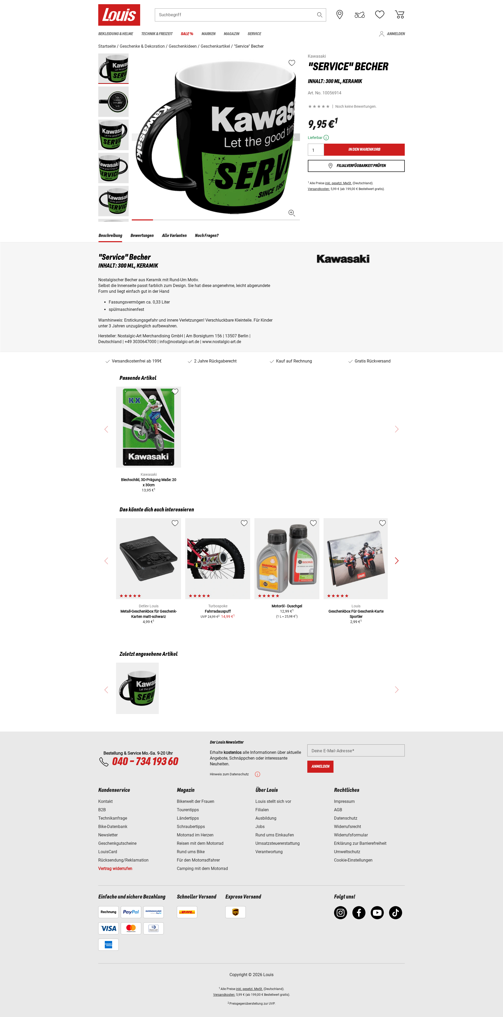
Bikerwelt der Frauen (195, 801)
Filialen (262, 809)
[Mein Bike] (359, 15)
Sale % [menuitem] (187, 34)
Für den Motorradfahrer (198, 860)
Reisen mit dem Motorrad (200, 843)
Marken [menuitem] (208, 34)
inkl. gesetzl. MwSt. (338, 183)
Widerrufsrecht (347, 826)
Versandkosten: (319, 189)
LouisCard (107, 851)
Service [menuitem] (254, 34)
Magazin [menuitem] (231, 34)
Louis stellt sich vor (273, 801)
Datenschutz (345, 818)
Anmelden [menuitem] (396, 34)
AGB (338, 809)
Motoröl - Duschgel (287, 606)
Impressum (344, 801)
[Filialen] (340, 15)
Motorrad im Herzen (195, 834)
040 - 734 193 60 (145, 762)
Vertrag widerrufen (115, 868)
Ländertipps (188, 818)
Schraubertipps (191, 826)
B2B (102, 809)
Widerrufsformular (351, 834)
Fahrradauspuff (218, 611)
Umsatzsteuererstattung (277, 843)
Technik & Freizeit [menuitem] (156, 34)
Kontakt (105, 801)
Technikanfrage (112, 818)
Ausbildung (265, 818)
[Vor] (295, 137)
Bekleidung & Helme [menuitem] (115, 34)
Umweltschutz (347, 851)
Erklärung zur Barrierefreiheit (360, 843)
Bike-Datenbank (112, 826)
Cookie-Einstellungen (353, 860)
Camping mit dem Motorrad (202, 868)
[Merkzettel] (379, 15)
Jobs (260, 826)
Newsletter (108, 834)
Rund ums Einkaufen (274, 834)
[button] (320, 15)
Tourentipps (188, 809)
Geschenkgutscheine (117, 843)
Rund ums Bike (191, 851)
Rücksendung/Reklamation (123, 860)
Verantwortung (269, 851)
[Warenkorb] (399, 15)
